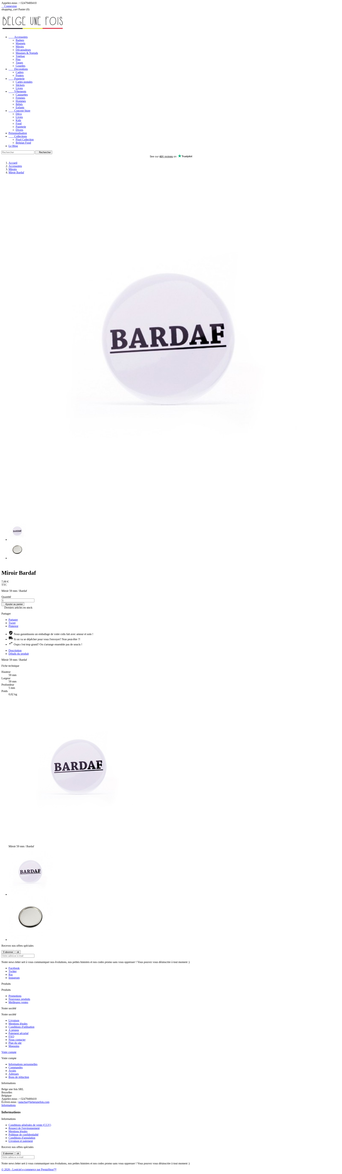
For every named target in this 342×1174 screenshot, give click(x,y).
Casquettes (22, 94)
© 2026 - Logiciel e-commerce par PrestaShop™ (28, 1169)
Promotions (15, 995)
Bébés (19, 104)
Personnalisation (18, 133)
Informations (8, 1105)
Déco (19, 113)
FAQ (11, 1036)
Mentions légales (18, 1023)
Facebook (14, 968)
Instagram (14, 977)
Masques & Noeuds (27, 52)
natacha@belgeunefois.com (33, 1101)
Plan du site (15, 1042)
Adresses (14, 1073)
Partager (13, 619)
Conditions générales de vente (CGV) (30, 1124)
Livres (19, 88)
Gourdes (20, 65)
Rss (11, 974)
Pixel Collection (25, 139)
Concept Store (19, 110)
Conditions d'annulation (22, 1137)
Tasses (19, 62)
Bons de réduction (19, 1077)
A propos (14, 1030)
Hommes (21, 101)
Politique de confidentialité (23, 1134)
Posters (20, 75)
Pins (18, 59)
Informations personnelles (23, 1064)
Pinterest (13, 626)
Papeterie (17, 78)
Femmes (20, 97)
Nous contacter (17, 1039)
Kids (18, 120)
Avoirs (12, 1070)
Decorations (18, 69)
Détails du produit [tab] (19, 653)
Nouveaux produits (19, 999)
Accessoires (18, 36)
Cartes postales (24, 81)
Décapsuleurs (23, 49)
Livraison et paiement (21, 1140)
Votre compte (8, 1052)
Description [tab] (15, 650)
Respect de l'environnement (24, 1128)
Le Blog (13, 145)
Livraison (14, 1020)
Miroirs (20, 46)
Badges (20, 40)
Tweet (12, 622)
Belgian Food (23, 142)
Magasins (14, 1046)
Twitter (13, 971)
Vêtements (17, 91)
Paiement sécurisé (18, 1033)
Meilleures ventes (18, 1002)
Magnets (20, 43)
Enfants (20, 107)
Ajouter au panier (13, 604)
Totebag (20, 56)
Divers (19, 129)
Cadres (20, 72)
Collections (18, 136)
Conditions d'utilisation (21, 1026)
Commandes (16, 1067)
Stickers (20, 85)
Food (19, 123)
